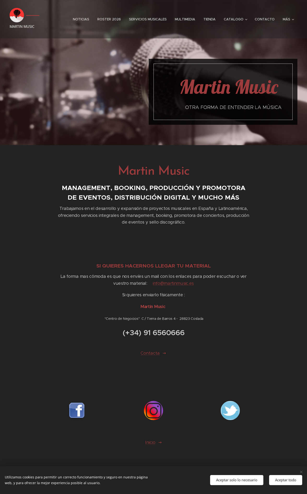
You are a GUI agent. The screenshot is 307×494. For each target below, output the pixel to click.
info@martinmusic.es (173, 283)
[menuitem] (81, 19)
